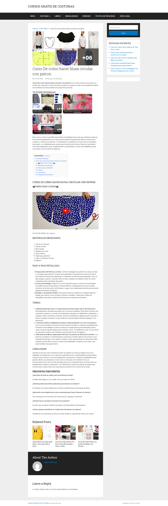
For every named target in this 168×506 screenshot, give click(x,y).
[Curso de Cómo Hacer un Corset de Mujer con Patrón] (88, 432)
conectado (53, 489)
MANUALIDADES (71, 16)
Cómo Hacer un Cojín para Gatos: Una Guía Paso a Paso (42, 444)
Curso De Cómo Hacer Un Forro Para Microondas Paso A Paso (64, 444)
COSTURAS (44, 16)
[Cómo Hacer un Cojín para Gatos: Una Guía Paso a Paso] (42, 432)
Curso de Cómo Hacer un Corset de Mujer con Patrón (87, 444)
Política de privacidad (105, 16)
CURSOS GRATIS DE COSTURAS (51, 6)
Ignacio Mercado (50, 462)
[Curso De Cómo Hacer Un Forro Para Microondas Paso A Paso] (65, 432)
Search (123, 33)
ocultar (47, 156)
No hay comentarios (54, 79)
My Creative (50, 233)
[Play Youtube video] (65, 210)
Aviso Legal (125, 16)
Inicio (32, 16)
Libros (57, 16)
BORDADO (87, 16)
